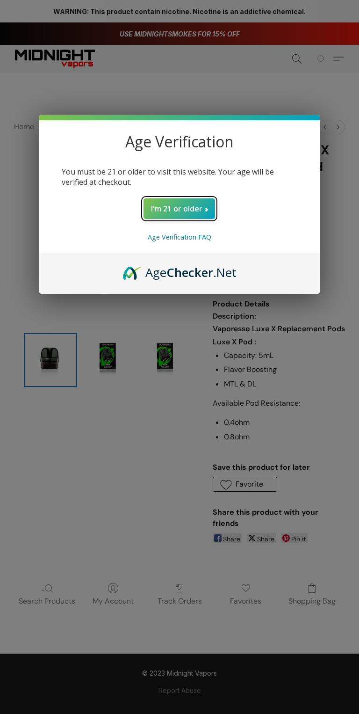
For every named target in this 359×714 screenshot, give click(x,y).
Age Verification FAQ (179, 237)
